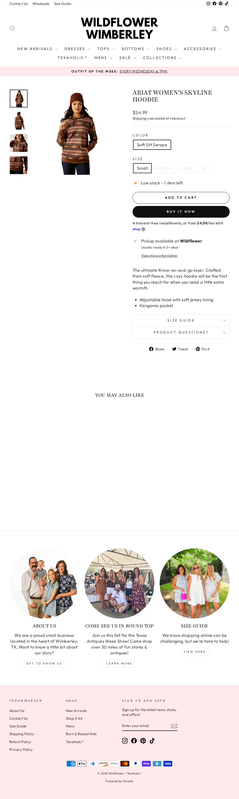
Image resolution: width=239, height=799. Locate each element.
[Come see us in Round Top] (119, 583)
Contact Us (18, 3)
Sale (126, 57)
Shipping (140, 118)
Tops (104, 48)
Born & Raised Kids (81, 734)
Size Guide (62, 3)
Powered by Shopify (119, 781)
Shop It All (74, 718)
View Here (194, 651)
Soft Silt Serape (152, 144)
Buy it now (181, 211)
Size (138, 159)
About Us (17, 710)
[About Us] (44, 583)
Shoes (164, 48)
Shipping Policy (21, 734)
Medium (164, 168)
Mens (102, 57)
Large (187, 168)
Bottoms (134, 48)
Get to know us (44, 663)
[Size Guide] (195, 583)
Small (142, 168)
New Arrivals (36, 48)
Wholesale (40, 3)
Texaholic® (72, 57)
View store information (159, 255)
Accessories (201, 48)
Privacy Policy (21, 749)
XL (204, 168)
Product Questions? (181, 332)
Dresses (75, 48)
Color (141, 135)
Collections (160, 57)
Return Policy (20, 742)
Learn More (119, 663)
